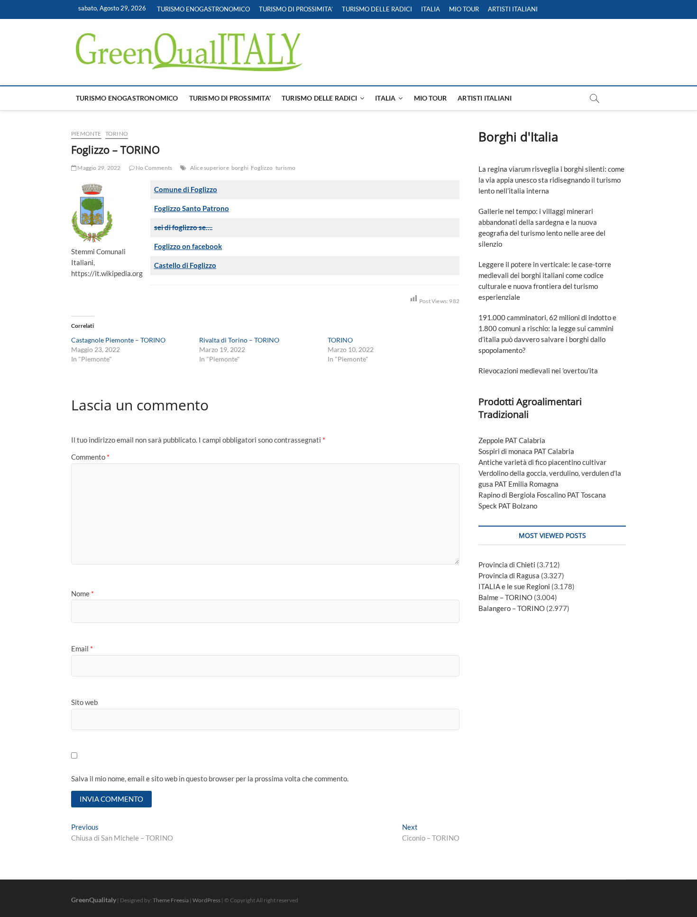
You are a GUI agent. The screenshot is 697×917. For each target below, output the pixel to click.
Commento (90, 457)
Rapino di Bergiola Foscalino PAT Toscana (542, 495)
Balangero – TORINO (511, 608)
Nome (82, 593)
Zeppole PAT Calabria (511, 440)
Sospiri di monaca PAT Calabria (526, 451)
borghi (239, 167)
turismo (285, 167)
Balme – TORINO (505, 597)
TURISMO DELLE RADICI (377, 9)
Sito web (84, 702)
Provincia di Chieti (506, 564)
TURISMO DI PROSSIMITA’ (296, 9)
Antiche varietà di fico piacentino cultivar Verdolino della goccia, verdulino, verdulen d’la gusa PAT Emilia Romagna (549, 473)
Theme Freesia (171, 900)
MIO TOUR (464, 9)
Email (82, 648)
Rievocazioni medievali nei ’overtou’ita (538, 370)
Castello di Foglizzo (185, 265)
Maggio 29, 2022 (98, 167)
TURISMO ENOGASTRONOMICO (203, 9)
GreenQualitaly (93, 900)
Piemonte (86, 133)
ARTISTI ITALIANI (513, 9)
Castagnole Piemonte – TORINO (118, 340)
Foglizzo (262, 167)
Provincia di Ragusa (509, 575)
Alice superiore (209, 167)
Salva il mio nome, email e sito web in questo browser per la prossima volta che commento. (209, 778)
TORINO (116, 133)
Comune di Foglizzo (185, 189)
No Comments (153, 167)
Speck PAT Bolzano (507, 505)
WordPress (206, 900)
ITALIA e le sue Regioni (514, 586)
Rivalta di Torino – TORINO (239, 340)
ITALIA (430, 9)
